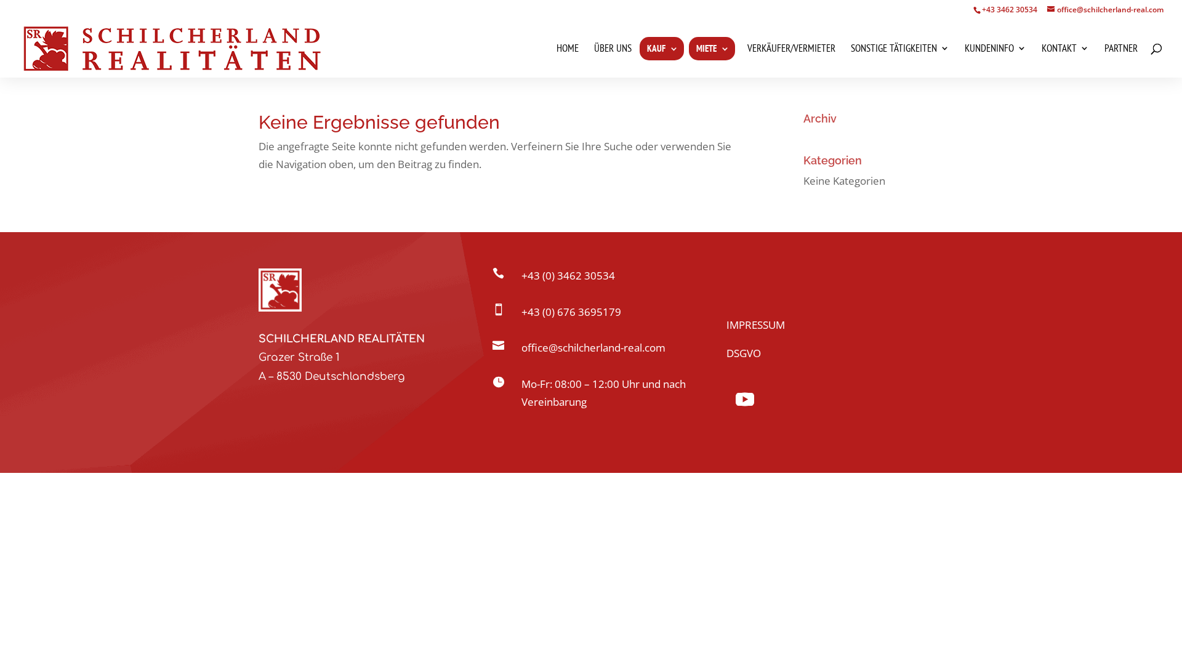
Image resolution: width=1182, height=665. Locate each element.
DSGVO (743, 353)
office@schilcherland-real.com (593, 348)
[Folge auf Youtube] (744, 399)
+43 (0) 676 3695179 (571, 312)
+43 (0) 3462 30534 (568, 275)
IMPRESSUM (755, 325)
